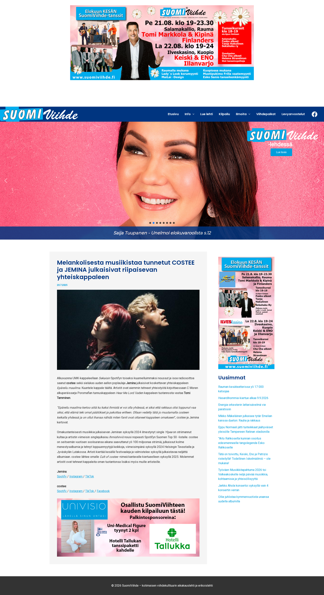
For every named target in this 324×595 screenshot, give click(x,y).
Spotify (62, 476)
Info (188, 114)
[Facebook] (314, 114)
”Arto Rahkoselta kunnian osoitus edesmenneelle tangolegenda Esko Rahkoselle (241, 443)
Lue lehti (206, 114)
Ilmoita (241, 114)
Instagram (76, 476)
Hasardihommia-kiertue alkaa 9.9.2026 (243, 398)
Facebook (103, 491)
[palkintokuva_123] (128, 527)
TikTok (89, 476)
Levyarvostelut (293, 114)
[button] (162, 181)
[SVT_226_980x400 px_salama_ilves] (162, 42)
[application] (192, 114)
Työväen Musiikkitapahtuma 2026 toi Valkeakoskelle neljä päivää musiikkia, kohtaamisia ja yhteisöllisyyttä (243, 474)
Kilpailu (224, 114)
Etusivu (173, 114)
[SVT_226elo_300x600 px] (246, 312)
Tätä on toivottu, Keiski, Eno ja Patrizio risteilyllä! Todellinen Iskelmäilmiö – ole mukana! (244, 458)
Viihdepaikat (266, 114)
